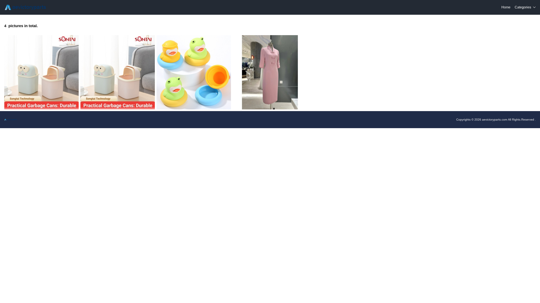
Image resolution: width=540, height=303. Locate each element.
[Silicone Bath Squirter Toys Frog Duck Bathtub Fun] (194, 72)
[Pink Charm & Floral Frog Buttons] (270, 72)
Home (505, 7)
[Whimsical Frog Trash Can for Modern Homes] (41, 72)
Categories (523, 7)
